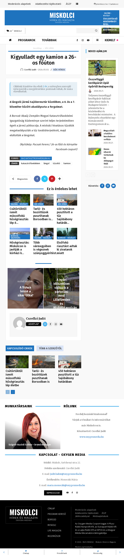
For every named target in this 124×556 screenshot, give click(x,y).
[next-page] (13, 392)
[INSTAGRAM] (77, 493)
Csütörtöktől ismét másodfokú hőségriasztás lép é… (19, 216)
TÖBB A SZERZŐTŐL (50, 348)
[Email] (45, 324)
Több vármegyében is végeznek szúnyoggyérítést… (45, 248)
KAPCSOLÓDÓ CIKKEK (19, 348)
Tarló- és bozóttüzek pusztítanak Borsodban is (41, 376)
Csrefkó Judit (36, 318)
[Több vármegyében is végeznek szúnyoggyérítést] (43, 233)
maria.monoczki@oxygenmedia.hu (66, 485)
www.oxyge (86, 437)
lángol (46, 163)
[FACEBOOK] (72, 493)
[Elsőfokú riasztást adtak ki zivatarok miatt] (67, 233)
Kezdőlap (37, 48)
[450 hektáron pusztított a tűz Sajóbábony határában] (67, 200)
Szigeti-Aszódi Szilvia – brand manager (30, 444)
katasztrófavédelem (30, 163)
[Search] (96, 30)
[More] (59, 179)
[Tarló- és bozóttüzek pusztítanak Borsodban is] (43, 200)
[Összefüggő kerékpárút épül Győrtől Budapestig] (102, 68)
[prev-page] (8, 392)
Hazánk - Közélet (107, 14)
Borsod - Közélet (66, 238)
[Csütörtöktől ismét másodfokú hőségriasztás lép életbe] (20, 200)
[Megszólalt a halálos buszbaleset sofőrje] (94, 133)
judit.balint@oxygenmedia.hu (66, 474)
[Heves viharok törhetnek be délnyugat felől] (94, 151)
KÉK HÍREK (59, 69)
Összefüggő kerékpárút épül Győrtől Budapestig (100, 83)
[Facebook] (77, 40)
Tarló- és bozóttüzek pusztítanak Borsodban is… (43, 214)
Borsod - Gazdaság (15, 237)
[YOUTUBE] (67, 493)
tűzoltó (56, 163)
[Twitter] (44, 179)
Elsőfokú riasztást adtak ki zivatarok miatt (67, 248)
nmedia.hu (98, 437)
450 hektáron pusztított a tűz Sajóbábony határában (68, 376)
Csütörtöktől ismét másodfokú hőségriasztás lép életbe (15, 378)
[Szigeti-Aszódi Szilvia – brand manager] (32, 430)
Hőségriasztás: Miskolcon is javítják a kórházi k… (19, 248)
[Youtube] (88, 40)
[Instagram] (82, 40)
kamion (67, 163)
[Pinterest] (52, 179)
